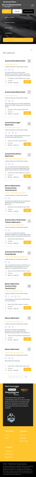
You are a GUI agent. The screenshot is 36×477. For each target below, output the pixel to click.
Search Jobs (18, 40)
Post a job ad (28, 11)
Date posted (8, 28)
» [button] (28, 377)
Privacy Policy (9, 454)
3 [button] (16, 377)
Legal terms (8, 457)
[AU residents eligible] (6, 70)
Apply (27, 82)
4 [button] (19, 377)
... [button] (22, 377)
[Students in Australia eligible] (9, 133)
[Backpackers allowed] (9, 296)
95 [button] (26, 377)
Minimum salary (9, 17)
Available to (8, 33)
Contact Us (8, 451)
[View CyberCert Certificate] (18, 418)
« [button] (7, 377)
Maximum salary (10, 22)
